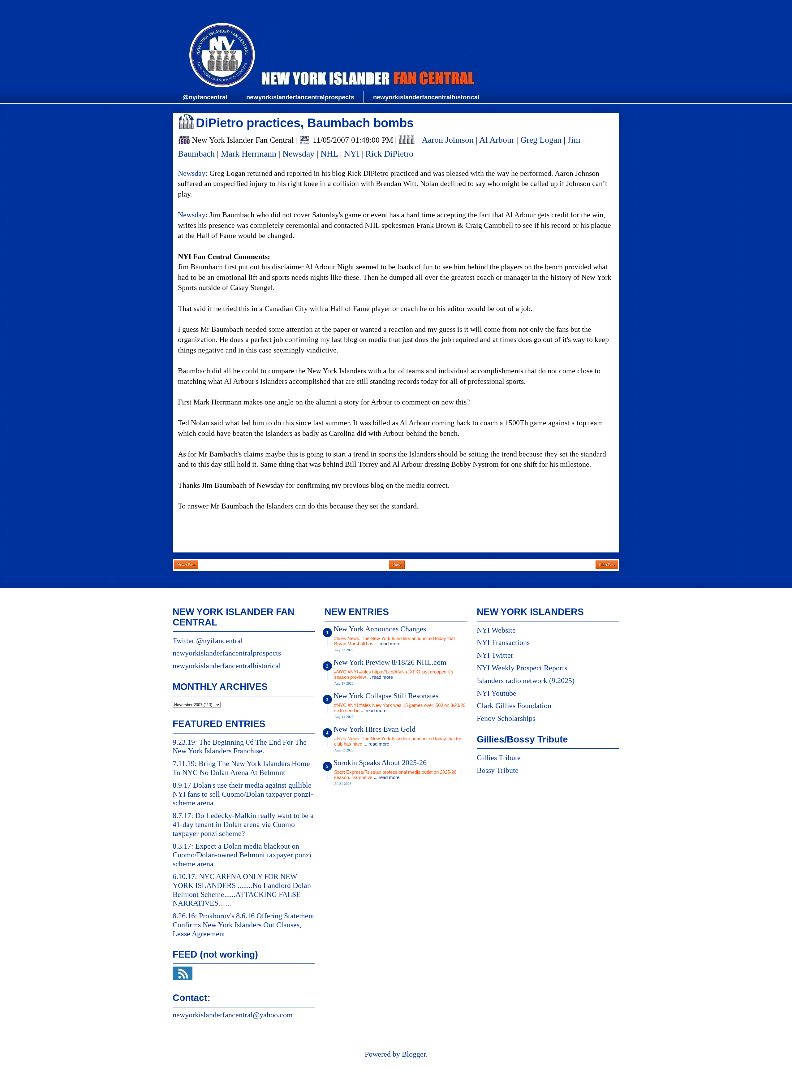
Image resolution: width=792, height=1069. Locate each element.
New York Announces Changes (380, 629)
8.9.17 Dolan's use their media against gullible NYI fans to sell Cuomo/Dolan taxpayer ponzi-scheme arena (243, 794)
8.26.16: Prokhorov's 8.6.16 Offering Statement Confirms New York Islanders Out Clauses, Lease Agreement (243, 925)
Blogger (414, 1054)
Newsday (298, 153)
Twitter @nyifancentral (208, 641)
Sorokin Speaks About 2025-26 (380, 763)
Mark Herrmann (248, 153)
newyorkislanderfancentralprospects (300, 97)
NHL (329, 153)
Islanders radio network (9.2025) (526, 681)
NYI (351, 153)
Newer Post (186, 565)
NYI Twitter (495, 655)
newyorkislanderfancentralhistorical (426, 97)
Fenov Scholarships (506, 718)
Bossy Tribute (498, 770)
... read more (387, 643)
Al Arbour (496, 140)
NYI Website (496, 630)
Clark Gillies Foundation (514, 706)
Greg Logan (541, 140)
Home (396, 565)
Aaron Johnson (448, 140)
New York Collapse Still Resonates (386, 696)
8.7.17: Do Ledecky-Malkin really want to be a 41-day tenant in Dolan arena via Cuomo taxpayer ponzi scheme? (243, 824)
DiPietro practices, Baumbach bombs (305, 123)
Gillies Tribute (499, 758)
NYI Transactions (503, 642)
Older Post (607, 565)
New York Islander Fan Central (396, 8)
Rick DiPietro (389, 153)
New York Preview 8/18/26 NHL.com (390, 662)
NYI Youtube (496, 693)
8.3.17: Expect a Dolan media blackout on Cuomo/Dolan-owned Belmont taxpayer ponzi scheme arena (242, 855)
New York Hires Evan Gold (374, 729)
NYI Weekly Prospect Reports (522, 668)
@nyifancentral (205, 97)
